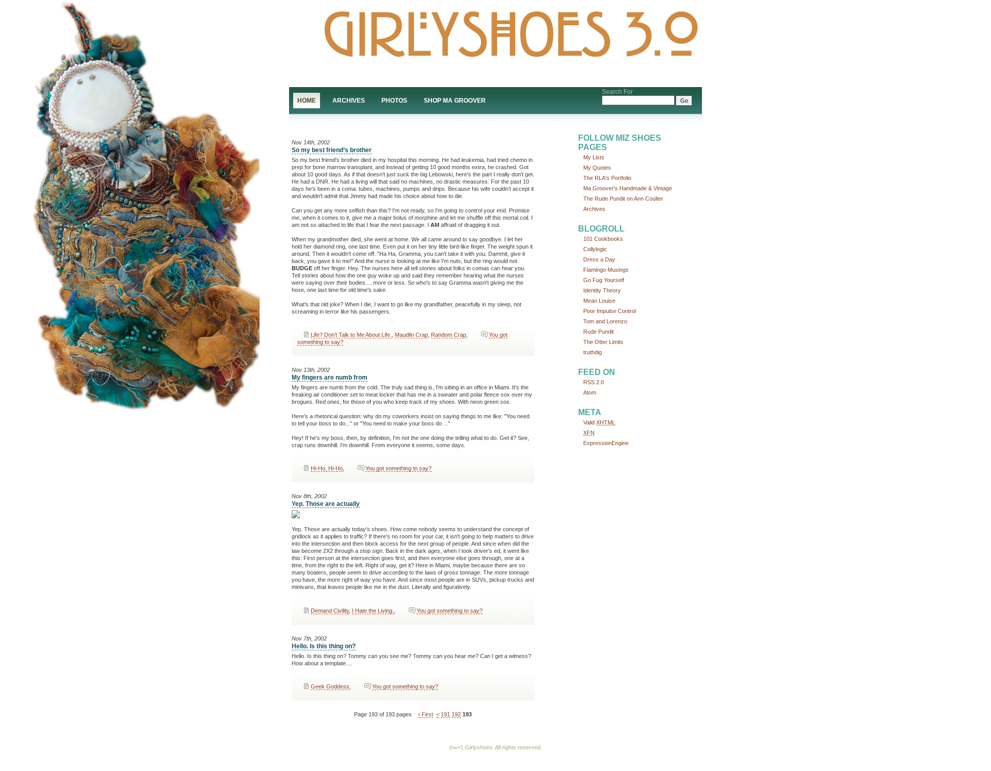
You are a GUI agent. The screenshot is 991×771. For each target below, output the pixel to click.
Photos (394, 100)
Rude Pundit (598, 332)
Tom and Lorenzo (605, 321)
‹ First (425, 714)
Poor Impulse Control (609, 311)
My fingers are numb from (329, 377)
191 (445, 714)
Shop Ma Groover (455, 100)
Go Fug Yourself (603, 280)
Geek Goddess (330, 686)
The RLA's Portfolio (607, 178)
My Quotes (597, 168)
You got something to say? (398, 468)
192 (456, 714)
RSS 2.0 (593, 382)
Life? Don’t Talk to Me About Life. (351, 335)
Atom (589, 392)
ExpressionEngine (606, 443)
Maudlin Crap (411, 335)
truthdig (592, 352)
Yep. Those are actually (326, 503)
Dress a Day (599, 259)
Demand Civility (330, 611)
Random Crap (448, 335)
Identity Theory (602, 290)
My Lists (593, 157)
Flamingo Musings (606, 270)
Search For (617, 91)
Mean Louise (599, 301)
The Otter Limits (603, 342)
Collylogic (595, 249)
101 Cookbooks (603, 239)
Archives (348, 100)
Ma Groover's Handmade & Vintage (627, 188)
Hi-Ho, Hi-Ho (327, 468)
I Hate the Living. (373, 611)
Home (306, 100)
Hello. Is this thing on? (324, 646)
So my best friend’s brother (332, 150)
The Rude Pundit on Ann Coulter (623, 198)
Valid (599, 422)
